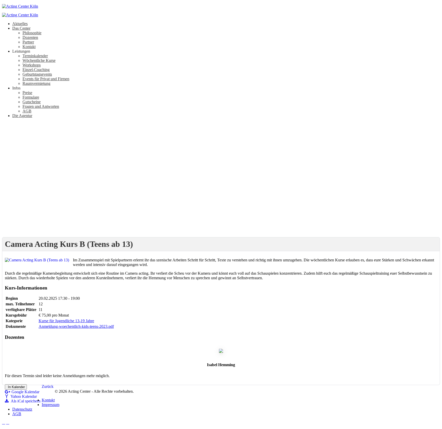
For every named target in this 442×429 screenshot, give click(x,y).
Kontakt (48, 400)
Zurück (47, 386)
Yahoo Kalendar (23, 396)
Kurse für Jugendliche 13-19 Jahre (66, 321)
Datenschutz (22, 409)
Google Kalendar (25, 392)
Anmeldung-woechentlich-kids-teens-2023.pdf (76, 326)
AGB (16, 414)
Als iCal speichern (25, 401)
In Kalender (16, 387)
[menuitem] (20, 23)
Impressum (50, 404)
